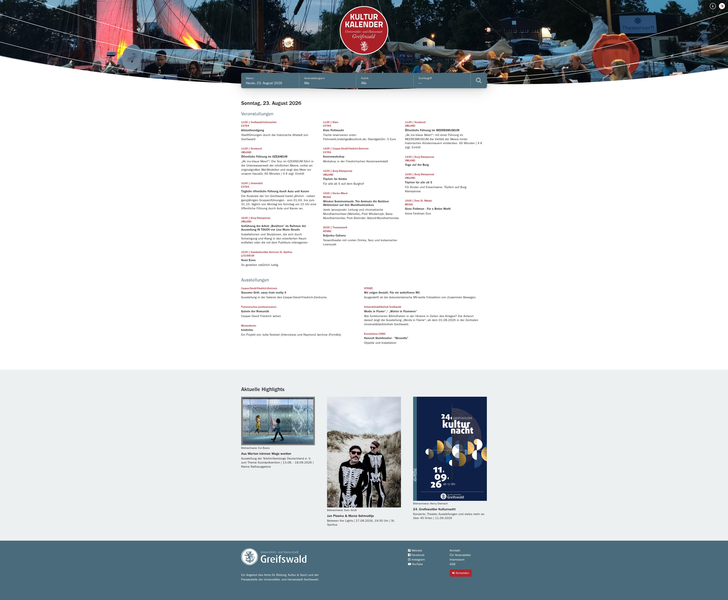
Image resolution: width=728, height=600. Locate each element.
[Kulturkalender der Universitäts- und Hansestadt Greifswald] (364, 30)
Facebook (417, 555)
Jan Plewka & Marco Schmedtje (350, 516)
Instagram (418, 559)
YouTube (417, 564)
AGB (452, 564)
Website (416, 550)
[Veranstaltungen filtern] (478, 80)
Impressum (457, 559)
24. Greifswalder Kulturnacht (434, 509)
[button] (722, 6)
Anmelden (462, 573)
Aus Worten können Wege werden (266, 453)
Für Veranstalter (460, 555)
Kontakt (455, 550)
